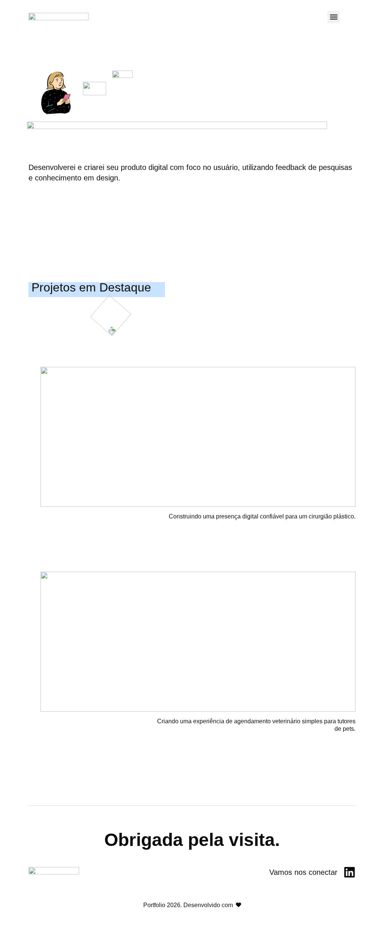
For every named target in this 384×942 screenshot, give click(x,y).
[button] (333, 17)
